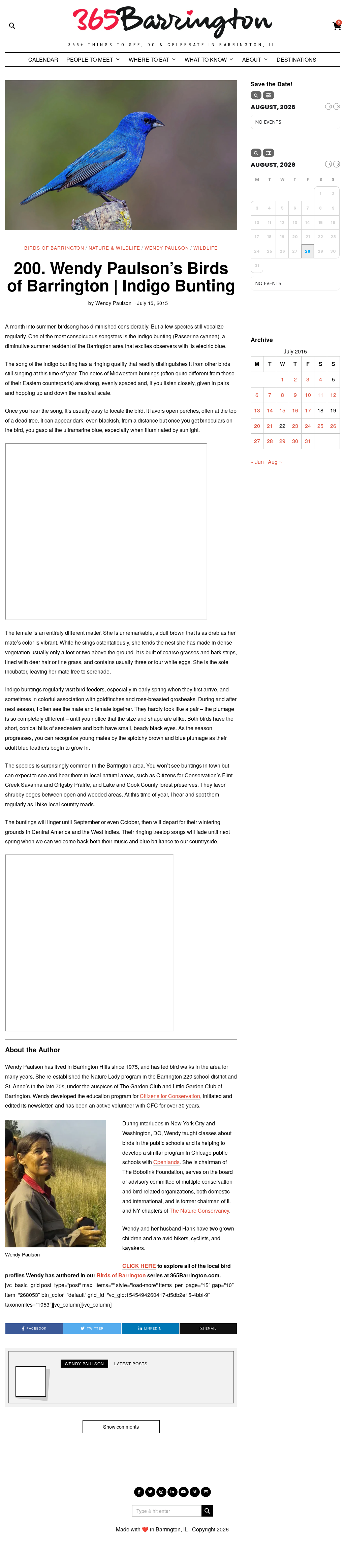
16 (295, 410)
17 (308, 410)
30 (295, 441)
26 (333, 426)
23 (295, 426)
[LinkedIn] (172, 1492)
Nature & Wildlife (114, 247)
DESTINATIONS (296, 59)
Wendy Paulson (167, 247)
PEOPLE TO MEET (89, 59)
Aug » (275, 462)
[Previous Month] (328, 106)
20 (257, 426)
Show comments (121, 1426)
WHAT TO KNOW (206, 59)
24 (308, 426)
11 (320, 395)
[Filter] (268, 95)
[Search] (256, 95)
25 (320, 426)
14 (270, 410)
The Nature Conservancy (199, 1210)
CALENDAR (43, 59)
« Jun (257, 462)
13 (257, 410)
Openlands (166, 1162)
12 (333, 395)
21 (270, 426)
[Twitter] (150, 1492)
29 (282, 441)
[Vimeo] (195, 1492)
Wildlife (205, 247)
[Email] (206, 1492)
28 (270, 441)
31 (308, 441)
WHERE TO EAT (149, 59)
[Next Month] (336, 106)
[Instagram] (161, 1492)
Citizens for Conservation (170, 1096)
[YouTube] (184, 1492)
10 (308, 395)
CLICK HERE (139, 1266)
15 (282, 410)
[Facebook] (139, 1492)
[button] (207, 1511)
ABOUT (251, 59)
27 (257, 441)
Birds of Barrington (54, 247)
